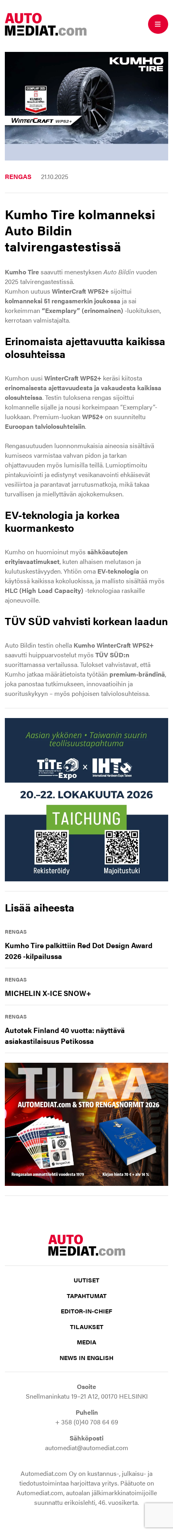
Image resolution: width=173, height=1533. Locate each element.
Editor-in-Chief (86, 1311)
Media (86, 1342)
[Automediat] (45, 23)
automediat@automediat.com (86, 1447)
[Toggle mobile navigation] (158, 24)
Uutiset (86, 1280)
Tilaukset (86, 1326)
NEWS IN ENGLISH (86, 1357)
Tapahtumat (87, 1295)
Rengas (18, 176)
